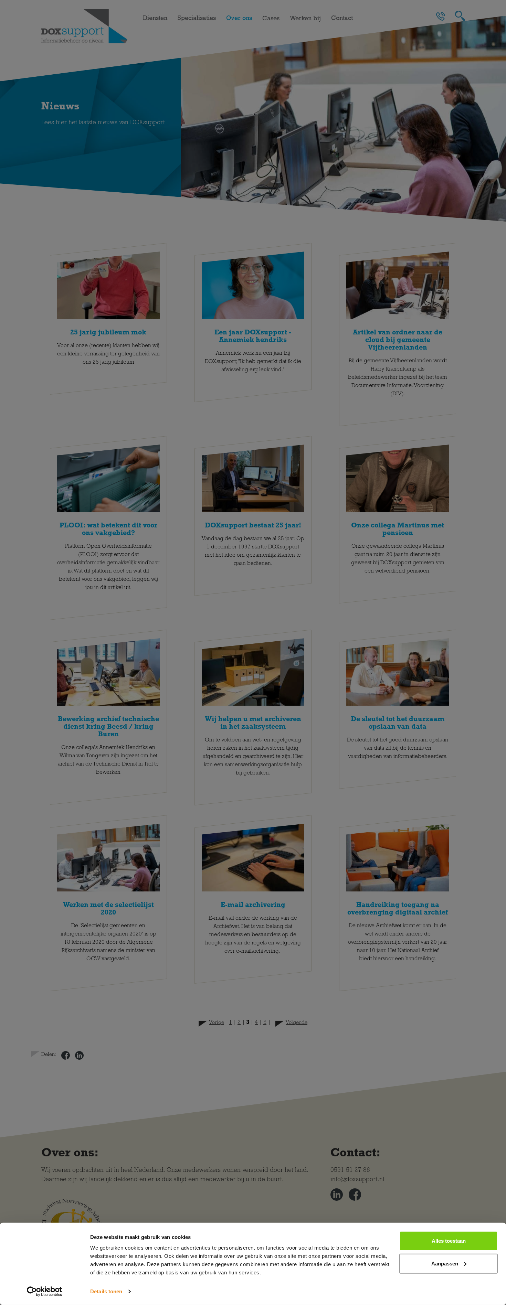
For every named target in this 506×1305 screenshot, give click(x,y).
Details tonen (106, 1291)
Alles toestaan (449, 1241)
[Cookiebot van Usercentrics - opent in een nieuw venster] (44, 1291)
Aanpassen (444, 1263)
